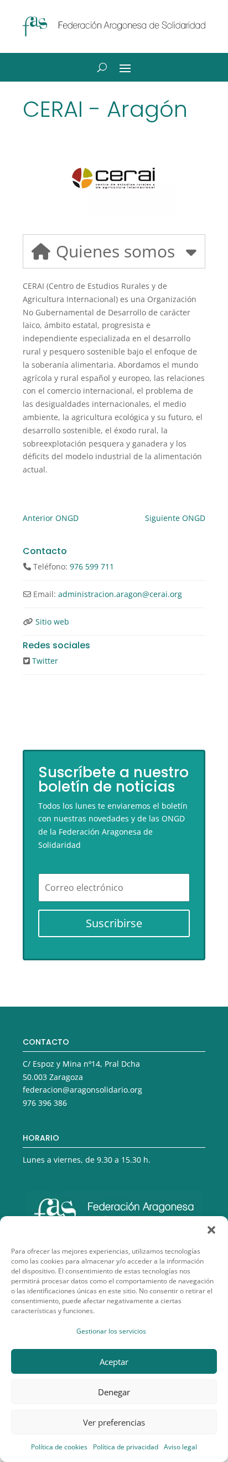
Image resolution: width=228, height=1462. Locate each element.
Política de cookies (59, 1447)
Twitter (45, 660)
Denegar (114, 1392)
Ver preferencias (114, 1422)
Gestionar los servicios (111, 1331)
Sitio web (52, 621)
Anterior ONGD (51, 518)
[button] (211, 1229)
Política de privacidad (125, 1447)
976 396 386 (45, 1103)
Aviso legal (180, 1447)
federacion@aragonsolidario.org (82, 1089)
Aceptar (114, 1361)
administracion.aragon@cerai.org (120, 594)
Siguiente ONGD (175, 518)
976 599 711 (92, 566)
